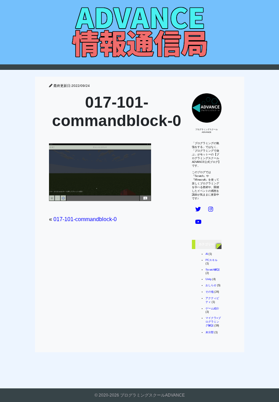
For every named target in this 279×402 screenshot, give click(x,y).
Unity (209, 279)
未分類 (210, 332)
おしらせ (211, 285)
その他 (210, 291)
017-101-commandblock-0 (85, 219)
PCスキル (211, 260)
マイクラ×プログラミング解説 (213, 321)
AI (207, 254)
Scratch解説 (213, 269)
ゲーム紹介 (212, 308)
